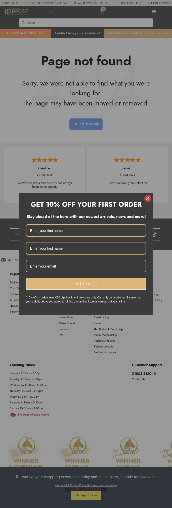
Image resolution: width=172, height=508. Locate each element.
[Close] (147, 198)
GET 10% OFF (86, 283)
